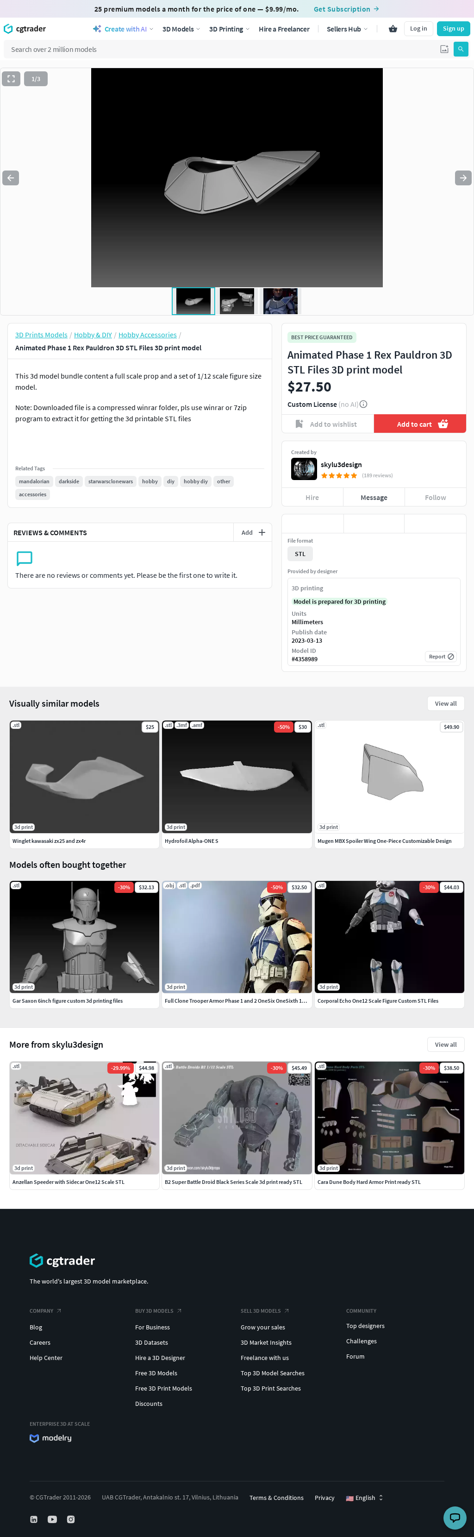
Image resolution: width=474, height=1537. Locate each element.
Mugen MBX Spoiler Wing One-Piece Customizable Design (385, 840)
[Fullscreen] (11, 78)
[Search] (461, 49)
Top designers (365, 1326)
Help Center (46, 1358)
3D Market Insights (266, 1342)
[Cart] (393, 28)
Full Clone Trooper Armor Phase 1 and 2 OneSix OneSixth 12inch (240, 1000)
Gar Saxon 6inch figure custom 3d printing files (67, 1000)
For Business (152, 1327)
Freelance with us (265, 1358)
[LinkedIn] (35, 1519)
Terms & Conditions (276, 1497)
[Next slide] (463, 178)
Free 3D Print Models (163, 1388)
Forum (355, 1356)
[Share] (435, 523)
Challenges (361, 1341)
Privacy (325, 1497)
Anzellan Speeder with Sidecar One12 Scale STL (68, 1181)
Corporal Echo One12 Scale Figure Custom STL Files (378, 1000)
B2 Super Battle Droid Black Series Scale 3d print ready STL (233, 1181)
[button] (444, 49)
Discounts (148, 1403)
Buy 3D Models (154, 1310)
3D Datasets (151, 1342)
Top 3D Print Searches (271, 1388)
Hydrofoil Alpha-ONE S (191, 840)
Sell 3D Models (261, 1310)
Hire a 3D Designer (160, 1358)
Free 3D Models (156, 1373)
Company (41, 1310)
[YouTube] (53, 1519)
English (360, 1498)
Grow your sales (263, 1327)
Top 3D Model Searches (273, 1373)
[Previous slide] (10, 178)
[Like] (312, 523)
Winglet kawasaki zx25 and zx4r (49, 840)
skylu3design (341, 464)
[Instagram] (72, 1519)
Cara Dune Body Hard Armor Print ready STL (369, 1181)
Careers (40, 1342)
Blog (36, 1327)
